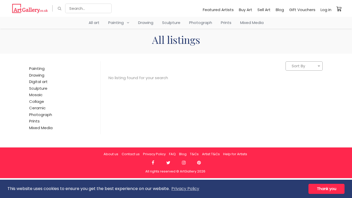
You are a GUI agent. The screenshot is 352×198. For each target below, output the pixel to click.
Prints (226, 22)
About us (111, 154)
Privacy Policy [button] (185, 189)
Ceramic (37, 108)
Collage (36, 101)
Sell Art (264, 9)
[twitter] (168, 163)
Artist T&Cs (211, 154)
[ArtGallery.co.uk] (30, 8)
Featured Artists (218, 9)
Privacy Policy (154, 154)
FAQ (172, 154)
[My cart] (339, 9)
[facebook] (153, 163)
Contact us (131, 154)
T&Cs (194, 154)
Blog (280, 9)
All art (94, 22)
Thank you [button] (326, 188)
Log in (326, 9)
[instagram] (183, 163)
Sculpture (171, 22)
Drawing (145, 22)
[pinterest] (199, 163)
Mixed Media (252, 22)
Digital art (38, 81)
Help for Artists (235, 154)
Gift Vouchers (302, 9)
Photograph (200, 22)
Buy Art (245, 9)
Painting (117, 22)
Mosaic (36, 94)
